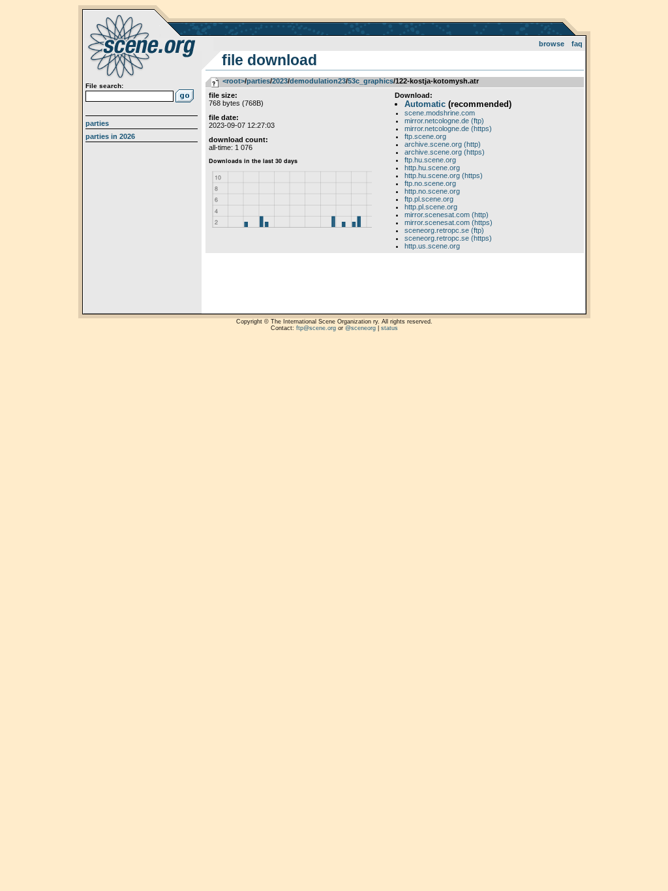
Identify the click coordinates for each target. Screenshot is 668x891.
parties (258, 81)
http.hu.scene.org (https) (443, 175)
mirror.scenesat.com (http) (446, 215)
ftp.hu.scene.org (430, 160)
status (389, 328)
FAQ (577, 44)
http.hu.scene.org (432, 168)
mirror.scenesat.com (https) (448, 222)
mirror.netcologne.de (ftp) (444, 121)
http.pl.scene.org (430, 207)
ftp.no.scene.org (430, 183)
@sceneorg (360, 328)
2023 (280, 81)
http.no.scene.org (432, 191)
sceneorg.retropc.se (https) (448, 238)
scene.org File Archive (143, 46)
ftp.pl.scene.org (428, 199)
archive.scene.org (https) (444, 152)
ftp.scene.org (425, 136)
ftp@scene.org (316, 328)
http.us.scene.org (432, 246)
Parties (97, 123)
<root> (233, 81)
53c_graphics (370, 81)
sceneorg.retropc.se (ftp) (444, 230)
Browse (551, 44)
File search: (104, 85)
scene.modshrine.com (439, 113)
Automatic (425, 104)
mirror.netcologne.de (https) (448, 128)
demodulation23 (318, 81)
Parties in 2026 (110, 136)
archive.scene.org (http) (442, 144)
